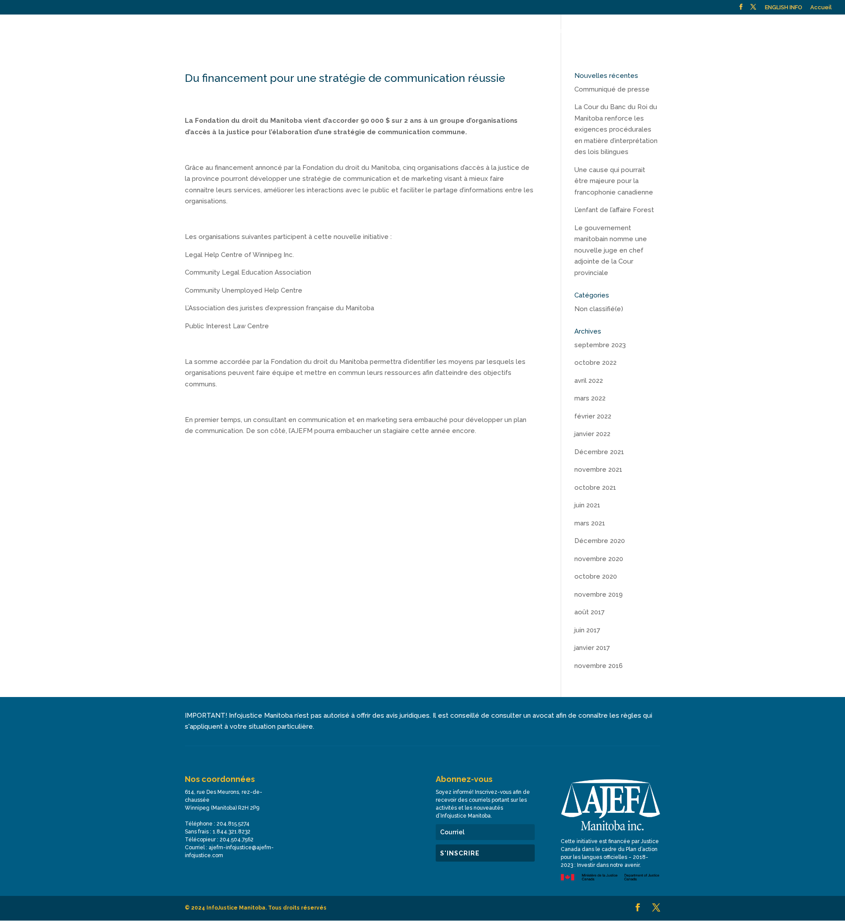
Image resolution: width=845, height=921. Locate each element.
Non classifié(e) (598, 309)
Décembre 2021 (599, 452)
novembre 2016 (598, 666)
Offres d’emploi (757, 31)
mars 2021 (589, 523)
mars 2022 (590, 398)
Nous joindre (706, 31)
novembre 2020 (598, 559)
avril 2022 (588, 381)
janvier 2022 (592, 434)
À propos (363, 31)
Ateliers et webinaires (484, 31)
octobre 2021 (595, 488)
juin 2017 (587, 630)
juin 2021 (587, 505)
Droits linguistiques (610, 31)
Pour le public (414, 31)
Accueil (821, 7)
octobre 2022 (595, 363)
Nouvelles (662, 31)
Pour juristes (544, 31)
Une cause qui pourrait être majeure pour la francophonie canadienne (613, 181)
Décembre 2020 (599, 541)
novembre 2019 (598, 594)
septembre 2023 (600, 345)
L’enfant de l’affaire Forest (614, 210)
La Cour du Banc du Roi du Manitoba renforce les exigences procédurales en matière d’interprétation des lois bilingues (616, 129)
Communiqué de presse (612, 89)
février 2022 (592, 416)
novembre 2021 (598, 469)
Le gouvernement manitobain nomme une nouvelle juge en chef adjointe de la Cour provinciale (610, 250)
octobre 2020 (595, 576)
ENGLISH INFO (783, 7)
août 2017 (589, 612)
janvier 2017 (592, 648)
